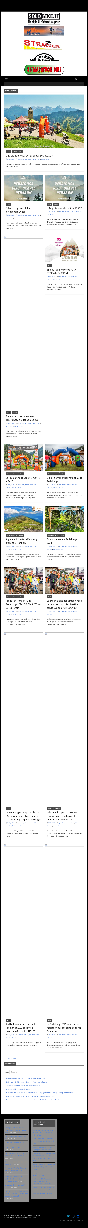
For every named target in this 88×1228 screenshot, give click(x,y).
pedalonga (21, 159)
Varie (20, 151)
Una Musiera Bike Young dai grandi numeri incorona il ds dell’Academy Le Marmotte (14, 1144)
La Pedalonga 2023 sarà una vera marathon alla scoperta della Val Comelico (64, 1027)
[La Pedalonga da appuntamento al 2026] (23, 446)
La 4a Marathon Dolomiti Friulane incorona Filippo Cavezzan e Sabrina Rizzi (43, 1132)
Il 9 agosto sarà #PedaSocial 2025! (64, 208)
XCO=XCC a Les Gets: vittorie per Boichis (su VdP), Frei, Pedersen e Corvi (44, 1166)
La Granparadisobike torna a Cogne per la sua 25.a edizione (26, 1082)
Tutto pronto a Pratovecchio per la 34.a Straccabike (23, 1085)
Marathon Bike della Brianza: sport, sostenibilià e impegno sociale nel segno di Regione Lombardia (40, 1093)
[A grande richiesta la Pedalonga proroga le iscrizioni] (23, 507)
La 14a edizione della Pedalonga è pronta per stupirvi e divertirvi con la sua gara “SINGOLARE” (64, 604)
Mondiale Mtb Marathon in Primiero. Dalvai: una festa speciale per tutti (30, 1096)
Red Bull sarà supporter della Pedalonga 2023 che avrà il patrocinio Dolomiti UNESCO (21, 1027)
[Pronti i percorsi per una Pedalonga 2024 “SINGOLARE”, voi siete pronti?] (23, 569)
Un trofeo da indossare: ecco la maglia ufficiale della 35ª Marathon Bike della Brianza (34, 1100)
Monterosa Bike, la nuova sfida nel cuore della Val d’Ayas (25, 1078)
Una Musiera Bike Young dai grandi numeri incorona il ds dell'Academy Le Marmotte (42, 1181)
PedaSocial (28, 159)
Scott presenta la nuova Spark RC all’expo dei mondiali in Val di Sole (16, 1130)
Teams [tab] (14, 1072)
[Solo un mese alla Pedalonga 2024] (64, 507)
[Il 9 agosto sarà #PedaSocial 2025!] (64, 176)
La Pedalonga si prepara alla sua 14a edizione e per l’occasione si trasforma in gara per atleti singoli (23, 816)
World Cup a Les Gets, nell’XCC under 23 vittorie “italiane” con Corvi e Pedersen (15, 1178)
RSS (68, 1220)
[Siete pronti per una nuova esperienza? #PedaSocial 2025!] (23, 238)
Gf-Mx (8, 151)
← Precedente (11, 1058)
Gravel (15, 151)
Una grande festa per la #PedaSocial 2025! (30, 155)
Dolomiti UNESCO (23, 1035)
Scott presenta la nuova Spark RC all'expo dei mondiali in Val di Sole (43, 1141)
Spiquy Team (36, 159)
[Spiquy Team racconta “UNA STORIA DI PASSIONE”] (64, 238)
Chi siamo (62, 1220)
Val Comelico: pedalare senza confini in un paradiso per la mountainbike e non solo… (62, 816)
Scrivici (72, 1220)
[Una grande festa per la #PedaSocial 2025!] (44, 96)
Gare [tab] (7, 1072)
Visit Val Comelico (19, 218)
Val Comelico (45, 159)
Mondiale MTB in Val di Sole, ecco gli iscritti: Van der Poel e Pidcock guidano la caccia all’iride (16, 1193)
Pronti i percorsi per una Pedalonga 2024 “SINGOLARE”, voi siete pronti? (23, 604)
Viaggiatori (57, 808)
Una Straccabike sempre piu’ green (18, 1089)
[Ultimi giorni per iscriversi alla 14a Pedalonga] (64, 446)
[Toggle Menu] (81, 84)
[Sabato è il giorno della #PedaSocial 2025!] (23, 176)
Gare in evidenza (12, 474)
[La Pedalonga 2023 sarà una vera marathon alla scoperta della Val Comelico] (64, 845)
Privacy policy (80, 1220)
